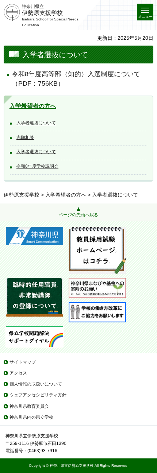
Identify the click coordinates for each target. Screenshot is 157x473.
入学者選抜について (36, 122)
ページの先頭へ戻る (78, 214)
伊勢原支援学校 (21, 195)
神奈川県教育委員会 (29, 406)
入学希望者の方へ (32, 106)
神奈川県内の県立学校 (31, 417)
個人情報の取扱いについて (35, 384)
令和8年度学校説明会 (37, 166)
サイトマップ (22, 362)
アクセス (18, 373)
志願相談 (25, 137)
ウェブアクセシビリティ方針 (37, 395)
